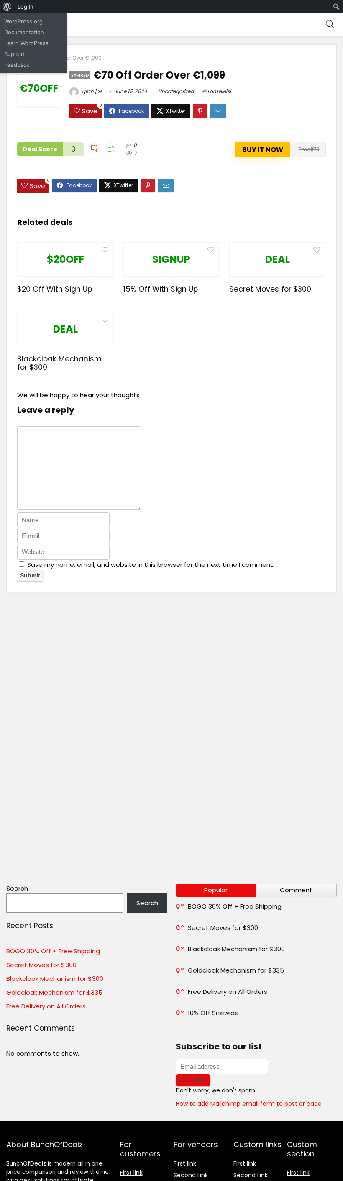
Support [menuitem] (14, 54)
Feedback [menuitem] (16, 64)
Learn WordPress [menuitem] (26, 43)
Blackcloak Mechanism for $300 (59, 363)
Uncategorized (176, 91)
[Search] (330, 24)
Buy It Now (262, 150)
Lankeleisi (219, 91)
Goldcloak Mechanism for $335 (54, 992)
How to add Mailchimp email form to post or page (249, 1104)
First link (131, 1172)
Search (17, 888)
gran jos (91, 91)
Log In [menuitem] (25, 6)
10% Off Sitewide (213, 1012)
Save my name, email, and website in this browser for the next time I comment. (150, 564)
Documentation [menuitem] (24, 32)
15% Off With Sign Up (160, 289)
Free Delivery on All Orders (46, 1006)
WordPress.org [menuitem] (23, 21)
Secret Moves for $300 (270, 289)
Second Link (191, 1175)
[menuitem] (7, 6)
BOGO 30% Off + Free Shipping (53, 951)
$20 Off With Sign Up (54, 289)
